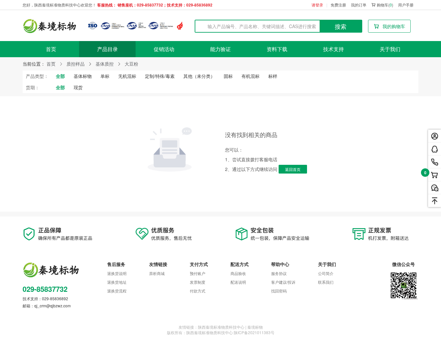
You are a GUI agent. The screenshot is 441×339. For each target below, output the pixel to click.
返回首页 (293, 169)
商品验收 (238, 273)
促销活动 (164, 49)
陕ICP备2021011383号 (254, 332)
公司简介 (325, 273)
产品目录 (107, 49)
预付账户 (197, 273)
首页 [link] (51, 63)
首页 (51, 49)
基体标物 (83, 76)
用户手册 (406, 4)
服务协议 (279, 273)
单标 (104, 76)
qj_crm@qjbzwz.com (52, 305)
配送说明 (238, 282)
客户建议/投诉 (283, 282)
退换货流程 (117, 290)
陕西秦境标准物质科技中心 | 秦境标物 (230, 327)
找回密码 (279, 290)
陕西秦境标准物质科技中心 (209, 332)
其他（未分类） (199, 76)
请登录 (317, 4)
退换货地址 (117, 282)
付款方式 (197, 290)
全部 (60, 76)
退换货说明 (117, 273)
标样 (272, 76)
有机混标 (250, 76)
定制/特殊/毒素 (160, 76)
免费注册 (338, 4)
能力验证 (220, 49)
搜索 (340, 26)
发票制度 (197, 282)
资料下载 (277, 49)
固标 (228, 76)
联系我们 (325, 282)
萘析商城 (157, 273)
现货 (78, 87)
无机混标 (127, 76)
